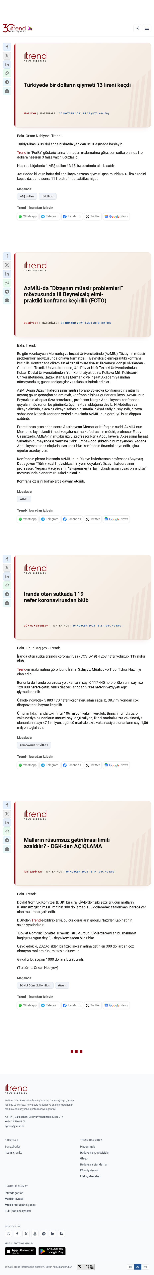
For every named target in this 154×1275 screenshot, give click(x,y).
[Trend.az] (18, 28)
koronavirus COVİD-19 (34, 745)
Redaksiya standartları (94, 1164)
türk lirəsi (48, 196)
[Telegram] (43, 1233)
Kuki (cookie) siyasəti (18, 1210)
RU (145, 1266)
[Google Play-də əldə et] (52, 1251)
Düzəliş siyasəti (89, 1170)
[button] (7, 47)
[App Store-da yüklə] (20, 1251)
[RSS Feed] (61, 1233)
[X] (26, 1233)
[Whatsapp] (8, 1233)
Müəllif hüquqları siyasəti (20, 1204)
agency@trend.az (14, 1126)
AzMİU (24, 499)
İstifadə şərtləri (14, 1193)
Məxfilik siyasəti (14, 1198)
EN (130, 1266)
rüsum (62, 985)
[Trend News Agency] (16, 1089)
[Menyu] (147, 28)
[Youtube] (34, 1233)
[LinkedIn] (52, 1233)
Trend (21, 152)
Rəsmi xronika (13, 1152)
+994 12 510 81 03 (15, 1121)
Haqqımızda (87, 1146)
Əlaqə (83, 1158)
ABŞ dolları (27, 196)
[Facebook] (17, 1233)
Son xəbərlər (12, 1146)
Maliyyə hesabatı (90, 1176)
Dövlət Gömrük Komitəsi (35, 985)
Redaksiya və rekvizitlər (94, 1152)
